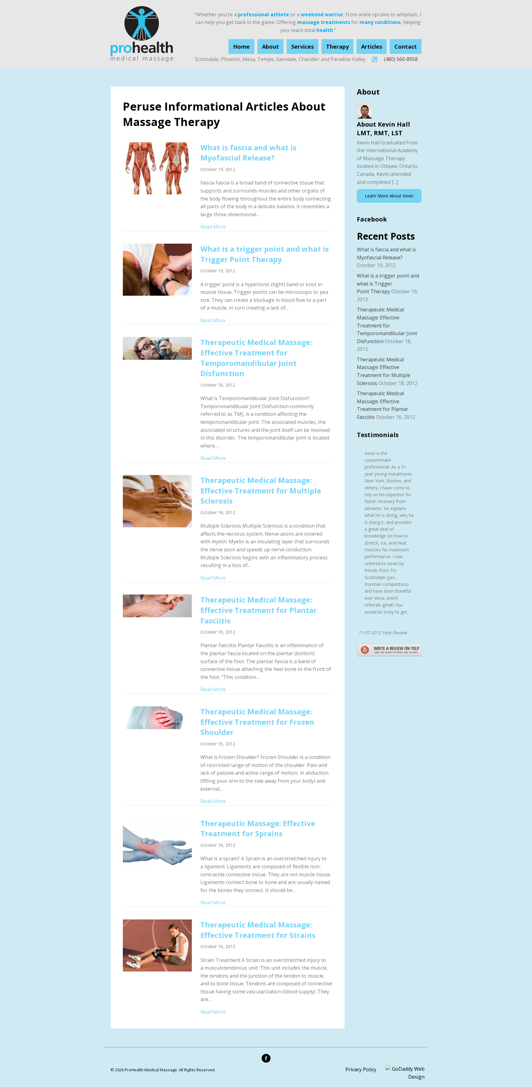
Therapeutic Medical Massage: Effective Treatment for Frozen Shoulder (257, 721)
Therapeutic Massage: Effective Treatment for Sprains (257, 828)
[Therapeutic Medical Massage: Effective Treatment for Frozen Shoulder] (157, 717)
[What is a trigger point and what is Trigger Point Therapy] (157, 269)
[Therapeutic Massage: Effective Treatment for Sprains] (157, 843)
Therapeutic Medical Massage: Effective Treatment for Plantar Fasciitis (258, 609)
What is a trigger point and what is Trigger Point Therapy (264, 254)
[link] (241, 46)
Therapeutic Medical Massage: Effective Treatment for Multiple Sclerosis (260, 490)
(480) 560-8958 (401, 59)
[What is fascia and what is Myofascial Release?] (157, 167)
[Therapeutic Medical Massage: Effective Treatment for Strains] (157, 945)
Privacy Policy (360, 1069)
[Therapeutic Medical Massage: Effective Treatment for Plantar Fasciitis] (157, 605)
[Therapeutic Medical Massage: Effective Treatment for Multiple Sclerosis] (157, 500)
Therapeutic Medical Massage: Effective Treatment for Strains (258, 929)
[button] (389, 196)
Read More (213, 226)
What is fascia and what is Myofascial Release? (248, 152)
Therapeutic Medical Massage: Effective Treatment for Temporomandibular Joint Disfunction (256, 357)
